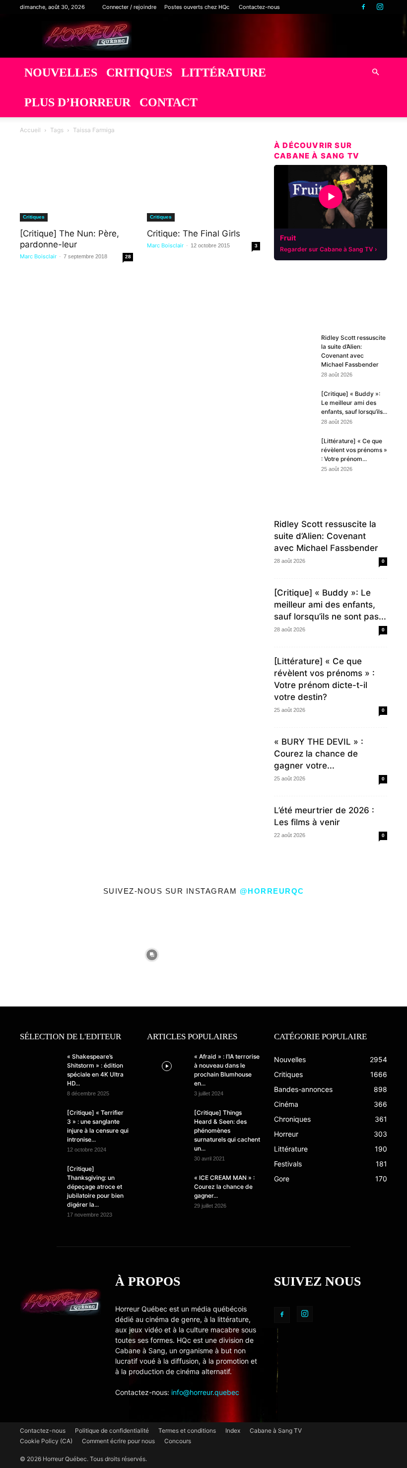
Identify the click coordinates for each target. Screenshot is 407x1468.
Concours (177, 1441)
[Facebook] (363, 7)
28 (128, 256)
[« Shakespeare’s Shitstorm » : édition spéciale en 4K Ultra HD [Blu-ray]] (40, 1066)
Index (232, 1430)
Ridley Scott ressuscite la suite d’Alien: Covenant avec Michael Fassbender (326, 536)
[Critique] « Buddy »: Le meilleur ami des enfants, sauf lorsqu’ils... (354, 402)
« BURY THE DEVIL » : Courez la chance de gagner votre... (318, 754)
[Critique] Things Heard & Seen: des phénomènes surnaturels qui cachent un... (227, 1130)
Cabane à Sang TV (276, 1430)
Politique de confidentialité (112, 1430)
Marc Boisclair (38, 256)
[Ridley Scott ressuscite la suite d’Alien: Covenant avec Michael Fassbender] (294, 347)
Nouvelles (60, 72)
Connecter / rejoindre (129, 6)
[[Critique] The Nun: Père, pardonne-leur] (76, 193)
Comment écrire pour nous (118, 1441)
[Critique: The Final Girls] (203, 193)
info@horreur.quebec (205, 1392)
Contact (168, 102)
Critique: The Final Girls (193, 233)
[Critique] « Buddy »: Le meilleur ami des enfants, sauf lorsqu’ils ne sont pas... (330, 604)
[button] (375, 73)
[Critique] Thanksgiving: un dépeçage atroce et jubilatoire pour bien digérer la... (95, 1186)
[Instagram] (379, 7)
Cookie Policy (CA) (46, 1441)
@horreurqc (272, 891)
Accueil (30, 130)
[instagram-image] (49, 952)
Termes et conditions (187, 1430)
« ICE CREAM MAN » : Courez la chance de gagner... (224, 1186)
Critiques (139, 72)
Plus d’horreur (77, 102)
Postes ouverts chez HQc (196, 6)
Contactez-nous (259, 6)
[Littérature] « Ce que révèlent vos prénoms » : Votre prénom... (354, 450)
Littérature (223, 72)
